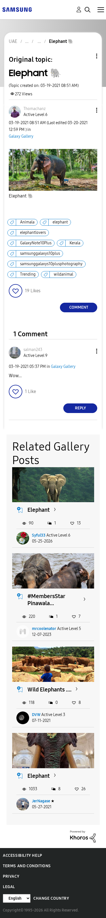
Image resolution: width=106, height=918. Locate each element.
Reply (80, 408)
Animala (27, 222)
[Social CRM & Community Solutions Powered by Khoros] (83, 836)
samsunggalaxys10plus (40, 253)
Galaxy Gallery (21, 136)
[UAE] (17, 9)
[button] (87, 110)
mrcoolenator (44, 628)
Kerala (75, 243)
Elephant (21, 196)
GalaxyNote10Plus (35, 243)
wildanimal (63, 274)
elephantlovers (33, 232)
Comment (78, 307)
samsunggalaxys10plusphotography (51, 264)
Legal (9, 886)
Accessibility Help (22, 855)
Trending (28, 274)
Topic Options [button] (87, 56)
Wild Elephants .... (49, 689)
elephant (60, 222)
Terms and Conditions (27, 866)
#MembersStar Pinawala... (46, 600)
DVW (36, 714)
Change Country (51, 898)
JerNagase (41, 801)
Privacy (11, 876)
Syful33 (39, 535)
